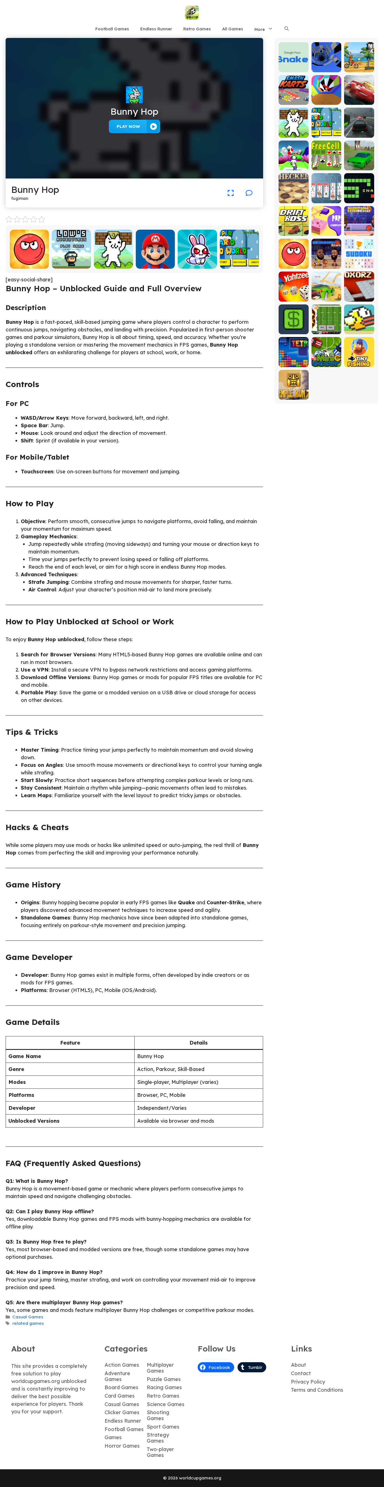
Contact (301, 1373)
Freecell (326, 166)
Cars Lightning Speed (359, 95)
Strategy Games (158, 1438)
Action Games (122, 1365)
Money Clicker (293, 327)
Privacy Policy (308, 1381)
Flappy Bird (359, 330)
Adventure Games (117, 1376)
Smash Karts (293, 98)
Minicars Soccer (326, 360)
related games (28, 1323)
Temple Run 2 (294, 393)
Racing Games (164, 1387)
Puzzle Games (164, 1379)
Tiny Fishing (359, 363)
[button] (286, 29)
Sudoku (359, 264)
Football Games (112, 28)
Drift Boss (293, 231)
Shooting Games (158, 1415)
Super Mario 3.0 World (239, 262)
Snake (359, 199)
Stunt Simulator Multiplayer (359, 161)
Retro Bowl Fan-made (326, 327)
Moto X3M (359, 68)
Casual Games (27, 1316)
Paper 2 (326, 231)
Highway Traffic (359, 131)
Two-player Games (160, 1452)
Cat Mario (113, 264)
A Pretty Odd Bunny (197, 262)
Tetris (293, 363)
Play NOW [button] (128, 126)
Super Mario (155, 264)
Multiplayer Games (160, 1368)
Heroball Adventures (29, 262)
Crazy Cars (326, 297)
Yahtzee (293, 297)
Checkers (293, 199)
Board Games (121, 1387)
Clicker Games (122, 1412)
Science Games (165, 1404)
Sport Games (163, 1426)
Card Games (120, 1396)
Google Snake (294, 65)
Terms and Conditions (317, 1390)
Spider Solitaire (326, 196)
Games (113, 1437)
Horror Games (122, 1446)
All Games (232, 28)
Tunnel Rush (326, 100)
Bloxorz (359, 297)
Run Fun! (293, 166)
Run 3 (326, 68)
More (259, 29)
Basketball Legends (359, 229)
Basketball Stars (326, 262)
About (298, 1365)
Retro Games (197, 28)
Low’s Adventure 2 (71, 262)
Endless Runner (156, 28)
